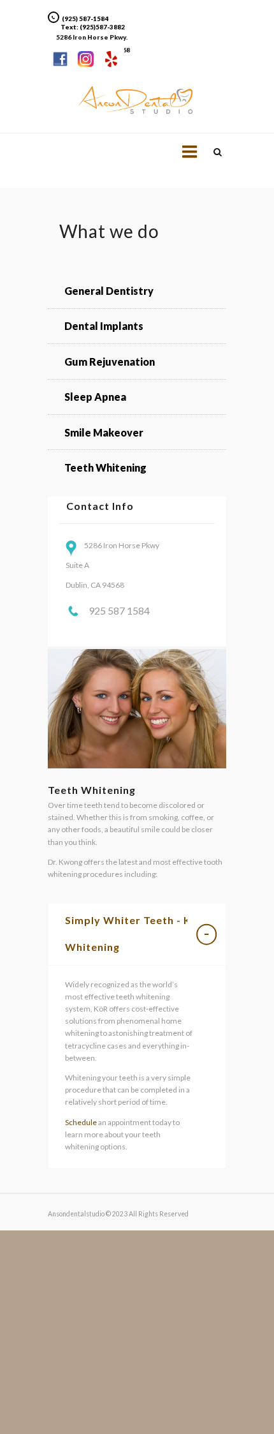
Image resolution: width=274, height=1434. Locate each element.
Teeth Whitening (105, 467)
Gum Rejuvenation (109, 361)
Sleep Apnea (95, 397)
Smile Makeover (103, 432)
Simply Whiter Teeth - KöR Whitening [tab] (135, 933)
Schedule (81, 1122)
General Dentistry (109, 291)
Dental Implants (103, 326)
